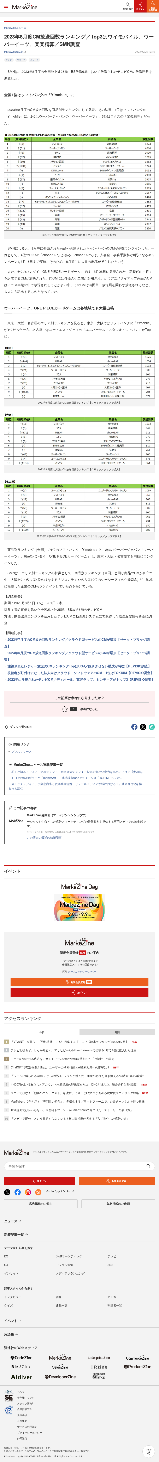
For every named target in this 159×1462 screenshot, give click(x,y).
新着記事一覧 (14, 1234)
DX (6, 1256)
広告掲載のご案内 (40, 1203)
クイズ (8, 1305)
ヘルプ (21, 1391)
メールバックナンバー (81, 971)
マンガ (111, 1297)
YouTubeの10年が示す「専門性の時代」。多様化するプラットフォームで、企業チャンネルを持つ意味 (78, 1101)
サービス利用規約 (27, 1426)
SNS (110, 1265)
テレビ (9, 59)
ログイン (82, 992)
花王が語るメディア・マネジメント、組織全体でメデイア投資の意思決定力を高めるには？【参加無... (77, 772)
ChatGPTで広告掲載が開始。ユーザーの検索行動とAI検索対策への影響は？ (60, 1067)
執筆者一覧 (114, 1305)
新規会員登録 (81, 982)
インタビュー (13, 1297)
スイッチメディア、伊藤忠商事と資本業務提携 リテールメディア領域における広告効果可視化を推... (77, 784)
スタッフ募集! (25, 1403)
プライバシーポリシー (29, 1432)
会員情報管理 (24, 1409)
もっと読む (15, 788)
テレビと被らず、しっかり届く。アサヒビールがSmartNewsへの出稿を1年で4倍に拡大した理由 (73, 1050)
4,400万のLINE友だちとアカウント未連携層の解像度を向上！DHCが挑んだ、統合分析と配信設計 (74, 1084)
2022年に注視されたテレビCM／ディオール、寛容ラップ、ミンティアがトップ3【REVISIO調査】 (81, 679)
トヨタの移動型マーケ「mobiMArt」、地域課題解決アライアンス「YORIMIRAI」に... (67, 778)
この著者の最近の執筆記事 (44, 837)
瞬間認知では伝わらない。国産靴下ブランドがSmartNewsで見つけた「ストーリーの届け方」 (72, 1110)
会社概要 (22, 1420)
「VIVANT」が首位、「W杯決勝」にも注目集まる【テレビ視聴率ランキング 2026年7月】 (69, 1042)
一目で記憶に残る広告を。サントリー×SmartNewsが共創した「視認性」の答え (62, 1059)
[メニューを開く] (6, 6)
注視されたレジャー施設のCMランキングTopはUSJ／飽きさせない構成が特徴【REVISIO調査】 (79, 666)
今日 (42, 1032)
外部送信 (22, 1438)
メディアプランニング (70, 1273)
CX (6, 1265)
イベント (10, 1320)
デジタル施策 (64, 1265)
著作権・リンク (26, 1397)
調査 (58, 1297)
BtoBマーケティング (69, 1256)
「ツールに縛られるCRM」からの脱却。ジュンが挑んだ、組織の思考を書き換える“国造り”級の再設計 (77, 1076)
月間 (117, 1032)
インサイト (11, 1273)
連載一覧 (61, 1305)
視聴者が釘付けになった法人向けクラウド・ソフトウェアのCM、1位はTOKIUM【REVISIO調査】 (80, 672)
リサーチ (21, 59)
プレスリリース (21, 751)
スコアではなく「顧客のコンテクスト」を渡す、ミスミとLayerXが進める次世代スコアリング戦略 (75, 1093)
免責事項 (22, 1415)
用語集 (9, 1334)
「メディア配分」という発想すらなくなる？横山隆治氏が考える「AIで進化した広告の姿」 (70, 1118)
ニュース (34, 59)
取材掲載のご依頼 (118, 1203)
